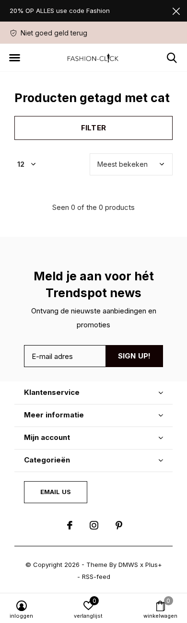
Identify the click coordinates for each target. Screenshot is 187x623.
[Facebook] (69, 525)
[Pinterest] (119, 525)
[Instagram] (94, 525)
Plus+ (153, 564)
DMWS (128, 564)
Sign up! (134, 355)
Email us (55, 492)
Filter (93, 127)
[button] (14, 58)
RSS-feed (96, 576)
